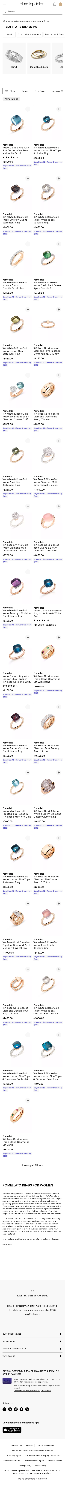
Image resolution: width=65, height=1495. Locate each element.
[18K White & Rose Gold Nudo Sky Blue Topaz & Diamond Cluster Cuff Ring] (17, 389)
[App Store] (12, 1430)
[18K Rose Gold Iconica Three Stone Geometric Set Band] (17, 1115)
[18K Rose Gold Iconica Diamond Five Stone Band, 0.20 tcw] (47, 852)
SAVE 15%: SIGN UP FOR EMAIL (32, 1295)
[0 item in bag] (60, 4)
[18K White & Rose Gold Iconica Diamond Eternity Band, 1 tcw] (17, 258)
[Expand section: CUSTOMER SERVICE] (32, 1334)
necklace (20, 1226)
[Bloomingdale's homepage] (4, 21)
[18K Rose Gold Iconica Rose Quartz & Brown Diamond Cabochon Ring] (47, 521)
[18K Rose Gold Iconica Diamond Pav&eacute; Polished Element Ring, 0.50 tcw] (47, 324)
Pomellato (44, 1239)
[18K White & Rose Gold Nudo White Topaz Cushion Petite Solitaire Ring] (47, 984)
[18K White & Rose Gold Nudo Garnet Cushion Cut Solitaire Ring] (17, 721)
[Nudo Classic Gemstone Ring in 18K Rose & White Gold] (47, 586)
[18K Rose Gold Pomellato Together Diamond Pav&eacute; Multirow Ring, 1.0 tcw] (17, 918)
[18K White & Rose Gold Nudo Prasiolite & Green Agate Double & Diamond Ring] (47, 258)
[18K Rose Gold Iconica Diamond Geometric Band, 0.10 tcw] (47, 389)
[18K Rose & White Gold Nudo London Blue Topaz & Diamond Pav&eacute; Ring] (47, 1049)
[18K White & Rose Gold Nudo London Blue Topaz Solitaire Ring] (47, 123)
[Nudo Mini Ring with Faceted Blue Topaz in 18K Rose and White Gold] (17, 787)
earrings (57, 1231)
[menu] (4, 4)
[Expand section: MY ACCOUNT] (32, 1341)
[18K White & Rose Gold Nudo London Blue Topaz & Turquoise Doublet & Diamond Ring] (17, 1049)
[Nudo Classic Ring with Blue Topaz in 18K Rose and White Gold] (17, 123)
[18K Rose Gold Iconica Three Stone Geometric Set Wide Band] (47, 652)
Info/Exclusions (33, 1314)
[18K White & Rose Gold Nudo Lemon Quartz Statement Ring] (17, 324)
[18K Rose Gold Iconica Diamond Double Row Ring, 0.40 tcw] (17, 984)
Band (9, 34)
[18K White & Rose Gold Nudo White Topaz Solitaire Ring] (47, 193)
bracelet (6, 1221)
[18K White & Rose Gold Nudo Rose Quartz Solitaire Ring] (47, 918)
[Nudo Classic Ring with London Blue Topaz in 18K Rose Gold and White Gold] (17, 652)
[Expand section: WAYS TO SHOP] (32, 1356)
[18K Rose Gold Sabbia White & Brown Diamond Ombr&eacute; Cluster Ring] (47, 787)
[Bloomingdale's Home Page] (32, 4)
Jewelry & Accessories (19, 21)
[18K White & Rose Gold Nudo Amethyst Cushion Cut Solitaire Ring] (17, 586)
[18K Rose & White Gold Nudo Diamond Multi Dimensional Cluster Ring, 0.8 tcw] (17, 521)
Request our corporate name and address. (32, 1473)
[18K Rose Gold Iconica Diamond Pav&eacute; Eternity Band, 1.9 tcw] (47, 721)
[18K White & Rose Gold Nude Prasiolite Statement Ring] (17, 455)
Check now (46, 1391)
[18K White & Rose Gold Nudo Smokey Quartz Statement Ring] (17, 193)
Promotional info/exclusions (27, 1391)
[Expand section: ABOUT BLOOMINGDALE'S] (32, 1348)
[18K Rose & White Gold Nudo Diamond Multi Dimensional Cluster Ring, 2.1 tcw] (47, 455)
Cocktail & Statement (29, 34)
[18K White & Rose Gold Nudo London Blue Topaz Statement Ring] (17, 852)
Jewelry (37, 21)
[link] (17, 156)
